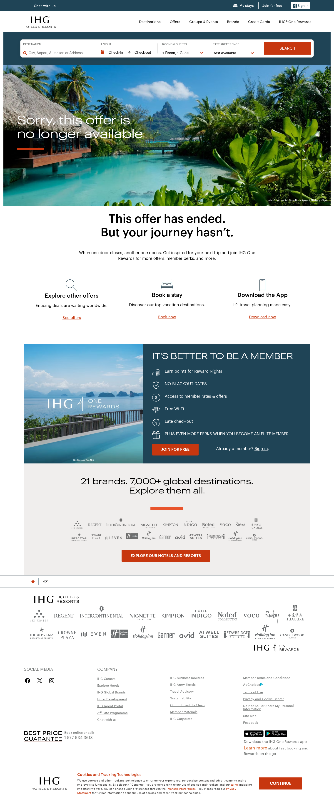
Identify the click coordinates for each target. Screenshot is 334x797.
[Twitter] (39, 680)
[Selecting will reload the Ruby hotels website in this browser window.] (272, 614)
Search (287, 48)
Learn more (255, 747)
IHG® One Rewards (295, 21)
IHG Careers (106, 678)
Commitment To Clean (187, 705)
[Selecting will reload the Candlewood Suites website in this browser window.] (292, 634)
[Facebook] (28, 680)
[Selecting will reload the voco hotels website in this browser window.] (251, 614)
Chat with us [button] (45, 6)
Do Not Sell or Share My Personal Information (268, 707)
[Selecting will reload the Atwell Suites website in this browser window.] (209, 634)
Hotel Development (112, 699)
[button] (300, 5)
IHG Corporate (181, 718)
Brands (233, 21)
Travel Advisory (182, 691)
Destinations (150, 21)
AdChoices (251, 684)
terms (235, 784)
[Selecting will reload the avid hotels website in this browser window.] (186, 634)
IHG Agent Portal (110, 705)
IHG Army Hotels (183, 684)
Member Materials (183, 711)
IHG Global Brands (111, 692)
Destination (32, 44)
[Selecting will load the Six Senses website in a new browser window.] (39, 614)
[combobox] (60, 53)
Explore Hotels (108, 685)
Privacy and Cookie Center (263, 698)
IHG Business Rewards (187, 677)
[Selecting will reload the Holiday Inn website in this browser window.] (143, 634)
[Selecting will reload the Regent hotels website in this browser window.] (64, 614)
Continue (281, 783)
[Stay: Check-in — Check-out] (127, 52)
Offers (175, 21)
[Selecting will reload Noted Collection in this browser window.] (227, 614)
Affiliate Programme (112, 712)
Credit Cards (259, 21)
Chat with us (106, 719)
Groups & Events (203, 21)
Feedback (250, 722)
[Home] (33, 581)
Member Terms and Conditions (266, 677)
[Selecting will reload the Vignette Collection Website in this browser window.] (143, 614)
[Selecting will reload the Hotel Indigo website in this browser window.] (201, 614)
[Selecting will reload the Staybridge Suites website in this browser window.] (237, 634)
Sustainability (180, 698)
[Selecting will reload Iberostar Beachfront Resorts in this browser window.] (41, 634)
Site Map (250, 715)
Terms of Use (253, 692)
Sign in (261, 449)
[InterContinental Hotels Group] (40, 21)
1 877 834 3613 (78, 737)
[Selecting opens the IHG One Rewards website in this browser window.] (276, 647)
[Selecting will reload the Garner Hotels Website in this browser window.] (166, 634)
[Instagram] (51, 680)
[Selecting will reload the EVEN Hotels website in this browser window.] (93, 634)
